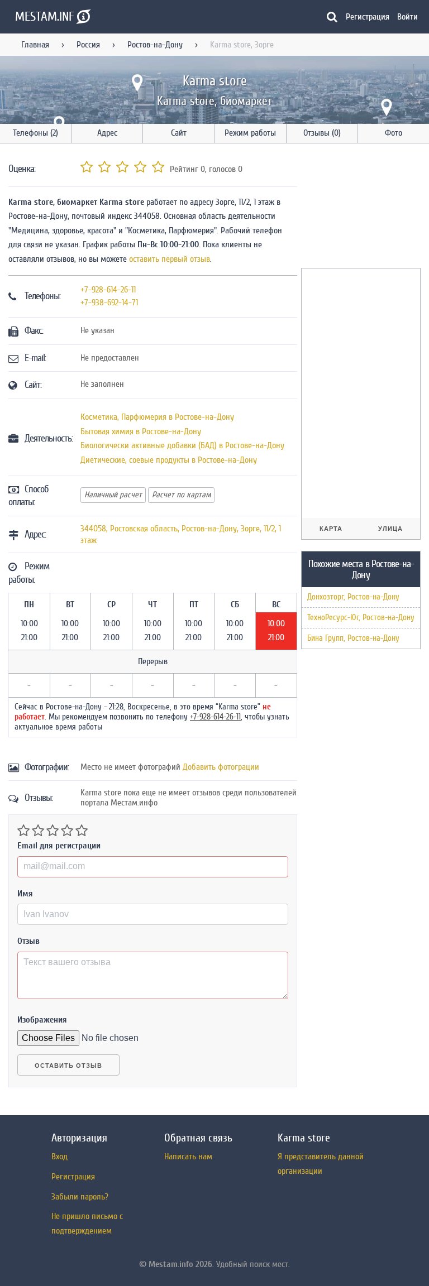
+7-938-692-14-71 (109, 302)
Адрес (107, 133)
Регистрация (367, 17)
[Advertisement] (365, 207)
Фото (393, 133)
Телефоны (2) (35, 133)
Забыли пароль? (79, 1197)
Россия (88, 45)
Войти (407, 17)
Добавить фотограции (221, 767)
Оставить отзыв (68, 1065)
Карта (331, 528)
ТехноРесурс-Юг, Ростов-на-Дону (360, 617)
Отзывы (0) (322, 133)
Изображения (42, 1020)
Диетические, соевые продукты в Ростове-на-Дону (168, 460)
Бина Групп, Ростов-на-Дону (353, 638)
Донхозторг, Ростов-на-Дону (353, 597)
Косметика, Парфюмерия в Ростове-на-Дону (157, 417)
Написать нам (188, 1156)
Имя (25, 894)
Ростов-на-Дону (155, 45)
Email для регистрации (59, 846)
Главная (35, 45)
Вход (59, 1156)
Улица (390, 528)
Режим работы (250, 133)
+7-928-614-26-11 (108, 290)
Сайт (179, 133)
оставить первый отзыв (169, 259)
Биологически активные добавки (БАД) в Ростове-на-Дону (182, 445)
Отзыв (28, 941)
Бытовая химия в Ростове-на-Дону (140, 431)
